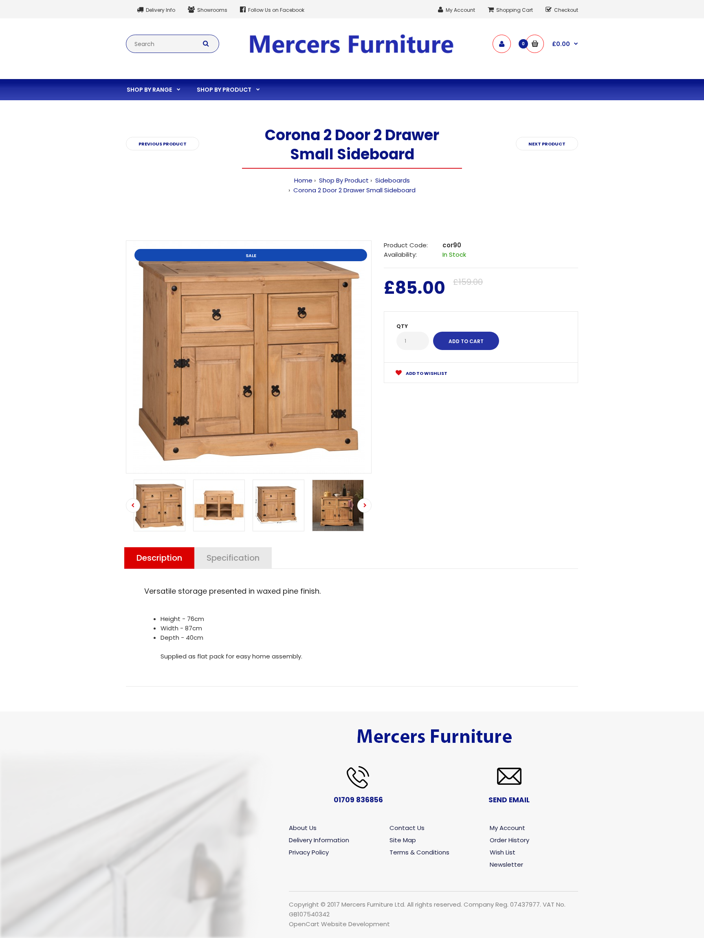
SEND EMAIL (509, 800)
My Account (507, 828)
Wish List (502, 852)
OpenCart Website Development (339, 924)
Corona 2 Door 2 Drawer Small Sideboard (354, 190)
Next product (546, 144)
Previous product (163, 144)
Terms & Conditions (419, 852)
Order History (509, 840)
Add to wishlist (426, 373)
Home (303, 180)
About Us (303, 828)
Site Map (402, 840)
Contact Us (407, 828)
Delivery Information (319, 840)
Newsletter (506, 864)
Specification (233, 558)
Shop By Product (343, 180)
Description (159, 558)
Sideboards (392, 180)
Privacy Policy (309, 852)
